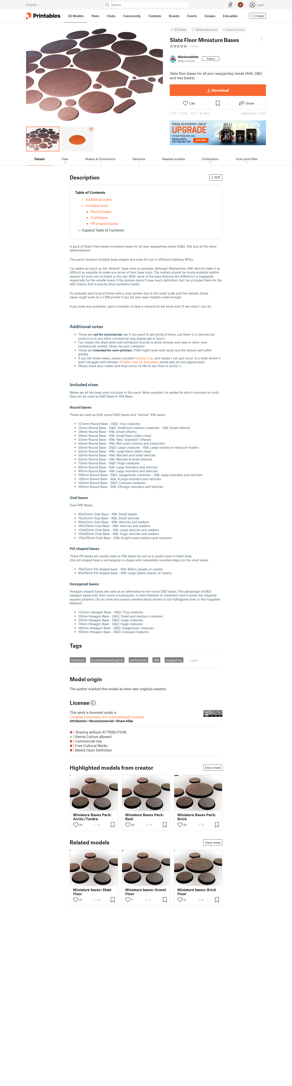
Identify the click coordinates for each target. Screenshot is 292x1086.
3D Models (180, 29)
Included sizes (96, 205)
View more (213, 767)
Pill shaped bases (104, 223)
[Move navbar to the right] (242, 15)
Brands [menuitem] (174, 16)
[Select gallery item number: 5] (100, 808)
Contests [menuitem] (154, 16)
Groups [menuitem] (210, 16)
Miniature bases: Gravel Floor (145, 892)
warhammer (138, 660)
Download (220, 90)
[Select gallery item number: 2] (90, 808)
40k (156, 660)
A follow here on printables (139, 362)
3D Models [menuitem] (76, 16)
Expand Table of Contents (102, 230)
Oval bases (99, 217)
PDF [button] (217, 177)
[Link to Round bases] (94, 407)
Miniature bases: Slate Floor (92, 892)
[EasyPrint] (230, 5)
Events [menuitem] (192, 16)
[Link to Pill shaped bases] (102, 548)
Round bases (100, 211)
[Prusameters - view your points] (240, 4)
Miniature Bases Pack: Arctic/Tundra (92, 817)
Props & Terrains (235, 29)
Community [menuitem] (132, 16)
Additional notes (98, 199)
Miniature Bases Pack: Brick (196, 817)
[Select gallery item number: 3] (94, 808)
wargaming (174, 660)
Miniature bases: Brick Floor (196, 892)
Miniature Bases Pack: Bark (144, 817)
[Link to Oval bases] (90, 497)
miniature (78, 660)
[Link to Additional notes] (106, 326)
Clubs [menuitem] (111, 16)
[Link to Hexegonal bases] (101, 584)
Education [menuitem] (230, 16)
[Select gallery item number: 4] (97, 808)
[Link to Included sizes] (101, 384)
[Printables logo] (43, 16)
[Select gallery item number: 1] (86, 808)
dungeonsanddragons (107, 660)
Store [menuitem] (95, 16)
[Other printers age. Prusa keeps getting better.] (218, 132)
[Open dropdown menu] (261, 39)
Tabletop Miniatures (206, 29)
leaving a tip (144, 358)
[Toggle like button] (75, 824)
